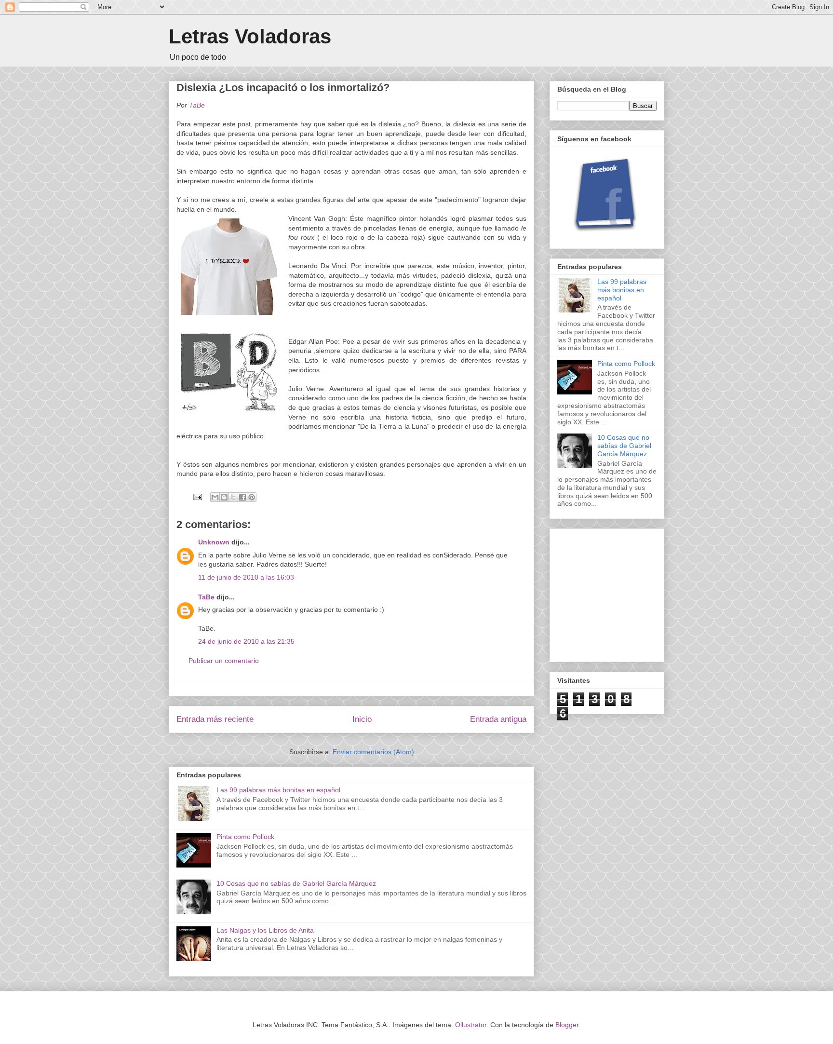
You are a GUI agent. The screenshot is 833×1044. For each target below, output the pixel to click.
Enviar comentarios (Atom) (373, 752)
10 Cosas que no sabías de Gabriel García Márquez (296, 883)
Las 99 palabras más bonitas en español (278, 790)
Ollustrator (470, 1025)
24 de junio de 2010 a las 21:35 (246, 641)
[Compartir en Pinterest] (251, 497)
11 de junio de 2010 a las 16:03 (246, 577)
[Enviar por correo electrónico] (215, 497)
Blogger (566, 1025)
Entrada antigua (498, 719)
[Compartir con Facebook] (242, 497)
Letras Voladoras (250, 36)
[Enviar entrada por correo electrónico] (197, 496)
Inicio (362, 719)
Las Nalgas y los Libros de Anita (265, 930)
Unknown (213, 542)
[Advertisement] (629, 592)
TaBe (206, 597)
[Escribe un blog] (224, 497)
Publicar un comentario (223, 660)
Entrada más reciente (215, 719)
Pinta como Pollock (245, 837)
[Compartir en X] (233, 497)
